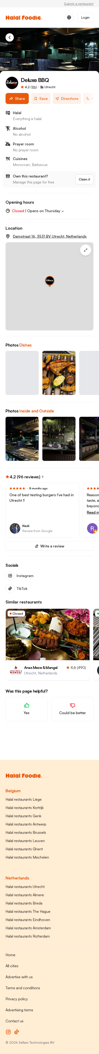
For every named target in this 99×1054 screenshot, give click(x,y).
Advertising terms (19, 1010)
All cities (12, 966)
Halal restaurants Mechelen (27, 857)
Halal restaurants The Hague (28, 911)
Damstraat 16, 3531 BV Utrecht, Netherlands (50, 236)
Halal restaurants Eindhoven (28, 919)
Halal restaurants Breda (24, 903)
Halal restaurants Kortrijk (25, 807)
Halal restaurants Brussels (26, 832)
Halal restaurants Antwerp (26, 824)
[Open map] (49, 286)
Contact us (14, 1021)
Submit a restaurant (78, 4)
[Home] (10, 37)
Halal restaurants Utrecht (25, 886)
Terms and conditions (23, 988)
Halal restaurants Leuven (25, 840)
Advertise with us (19, 977)
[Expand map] (85, 250)
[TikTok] (16, 1032)
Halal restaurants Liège (24, 799)
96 (34, 87)
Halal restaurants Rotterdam (28, 936)
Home (10, 955)
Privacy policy (17, 999)
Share (20, 98)
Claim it (84, 179)
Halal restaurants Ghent (24, 849)
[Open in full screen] (22, 373)
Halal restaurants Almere (25, 895)
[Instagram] (8, 1032)
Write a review (52, 546)
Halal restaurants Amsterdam (28, 928)
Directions (69, 98)
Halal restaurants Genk (23, 816)
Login (85, 17)
